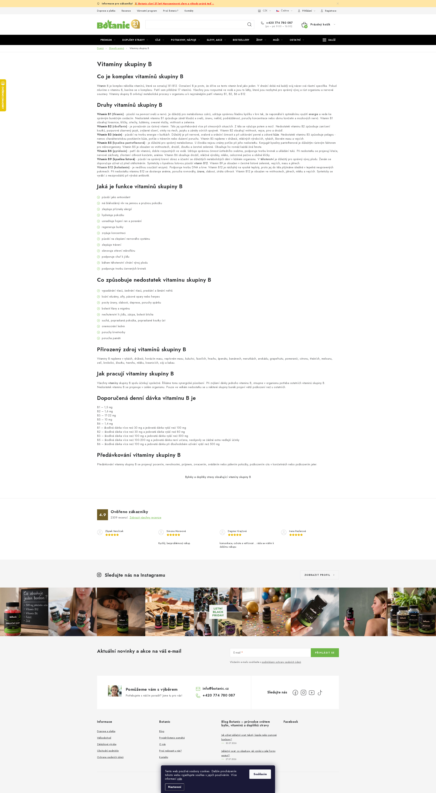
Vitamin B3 (104, 135)
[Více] (329, 40)
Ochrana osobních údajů (110, 757)
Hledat (249, 24)
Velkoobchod (104, 737)
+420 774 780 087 (279, 23)
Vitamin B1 (104, 114)
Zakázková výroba (106, 744)
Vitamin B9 (104, 159)
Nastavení (174, 787)
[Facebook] (295, 692)
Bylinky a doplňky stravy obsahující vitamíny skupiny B (218, 477)
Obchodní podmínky (108, 750)
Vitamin (101, 86)
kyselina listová (124, 159)
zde (179, 779)
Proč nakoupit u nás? (170, 750)
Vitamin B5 (104, 143)
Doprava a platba (106, 10)
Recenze (126, 10)
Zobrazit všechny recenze (145, 518)
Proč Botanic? (170, 10)
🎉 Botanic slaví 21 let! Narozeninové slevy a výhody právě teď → (174, 3)
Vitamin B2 (104, 126)
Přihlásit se (325, 652)
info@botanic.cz (216, 688)
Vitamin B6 (104, 151)
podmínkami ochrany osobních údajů (281, 662)
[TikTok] (320, 692)
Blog (161, 731)
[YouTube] (311, 692)
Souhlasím (260, 774)
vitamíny (113, 383)
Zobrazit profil (317, 575)
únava (200, 171)
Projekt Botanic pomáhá (172, 737)
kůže (276, 135)
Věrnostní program (147, 10)
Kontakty (189, 10)
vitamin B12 (201, 163)
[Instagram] (303, 692)
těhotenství (267, 159)
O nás (162, 744)
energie (313, 114)
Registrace (330, 10)
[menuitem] (108, 40)
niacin (117, 135)
